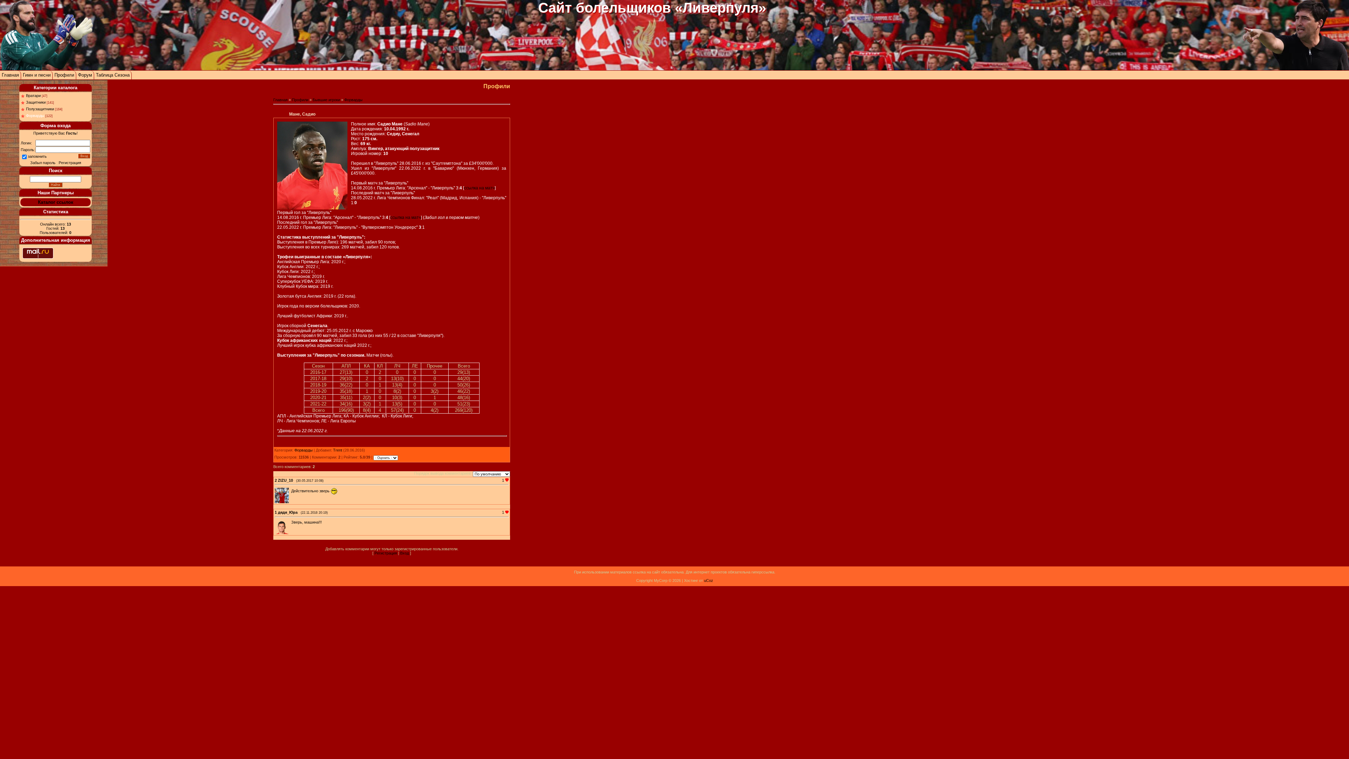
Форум (85, 75)
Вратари (33, 95)
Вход (404, 553)
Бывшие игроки (326, 100)
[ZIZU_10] (290, 491)
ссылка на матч (479, 188)
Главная (10, 75)
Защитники (36, 102)
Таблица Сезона (113, 75)
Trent (337, 450)
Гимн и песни (37, 75)
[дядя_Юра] (290, 522)
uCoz (708, 580)
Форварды (35, 115)
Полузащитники (40, 109)
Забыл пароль (43, 163)
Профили (64, 75)
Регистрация (70, 163)
